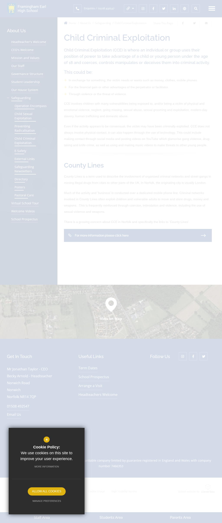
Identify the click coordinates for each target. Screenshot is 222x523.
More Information (46, 466)
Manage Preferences (47, 501)
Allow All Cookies (46, 491)
